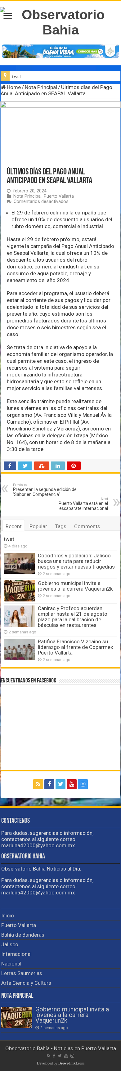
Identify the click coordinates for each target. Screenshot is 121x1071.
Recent (14, 526)
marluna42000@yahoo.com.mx (38, 845)
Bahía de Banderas (22, 935)
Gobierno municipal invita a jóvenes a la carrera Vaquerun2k (75, 586)
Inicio (7, 915)
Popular (38, 526)
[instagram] (83, 784)
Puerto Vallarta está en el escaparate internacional (83, 504)
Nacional (11, 964)
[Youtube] (72, 784)
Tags (60, 526)
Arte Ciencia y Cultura (26, 983)
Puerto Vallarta (59, 196)
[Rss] (38, 784)
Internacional (16, 954)
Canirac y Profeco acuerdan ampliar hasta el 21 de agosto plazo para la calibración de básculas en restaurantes (72, 616)
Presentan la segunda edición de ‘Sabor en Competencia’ (45, 490)
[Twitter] (60, 784)
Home (13, 87)
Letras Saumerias (21, 973)
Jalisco (9, 944)
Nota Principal (41, 87)
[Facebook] (49, 784)
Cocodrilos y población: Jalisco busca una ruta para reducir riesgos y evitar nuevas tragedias (76, 561)
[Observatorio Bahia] (60, 21)
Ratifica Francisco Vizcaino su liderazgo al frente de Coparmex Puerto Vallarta (75, 647)
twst (16, 76)
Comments (87, 526)
